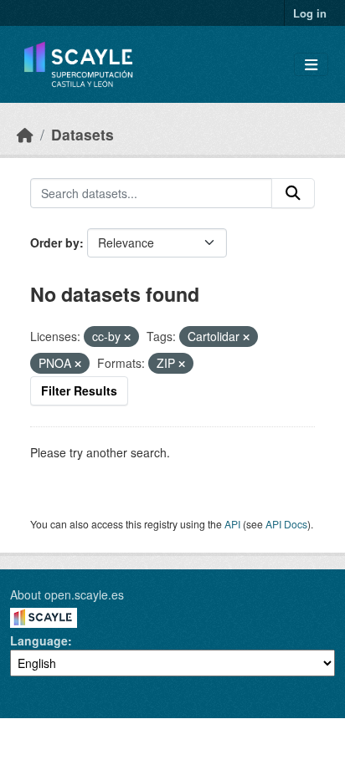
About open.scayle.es (67, 594)
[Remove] (127, 337)
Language (39, 640)
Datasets (82, 134)
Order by (55, 242)
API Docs (286, 524)
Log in (310, 13)
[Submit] (293, 193)
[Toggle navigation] (311, 65)
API (232, 524)
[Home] (25, 134)
